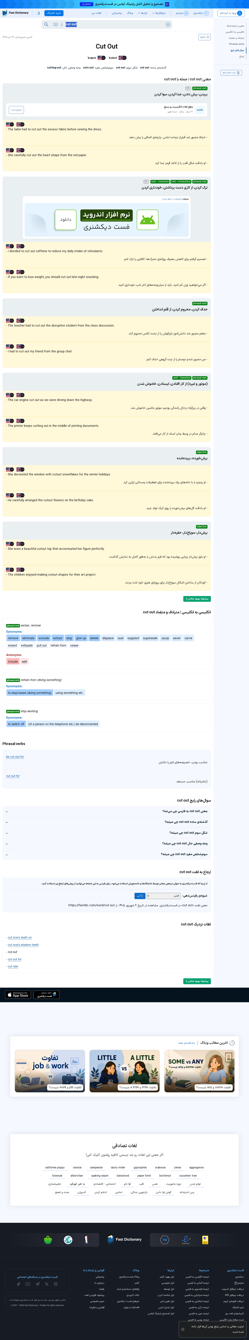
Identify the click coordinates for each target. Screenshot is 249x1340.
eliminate (28, 638)
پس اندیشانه (187, 1192)
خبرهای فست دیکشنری (128, 1301)
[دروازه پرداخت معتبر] (205, 1240)
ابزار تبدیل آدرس (166, 1307)
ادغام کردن (101, 1192)
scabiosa (160, 1168)
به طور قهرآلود (77, 1184)
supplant (133, 638)
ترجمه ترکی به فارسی (199, 1307)
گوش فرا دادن (163, 1192)
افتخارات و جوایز (131, 1307)
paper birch (144, 1176)
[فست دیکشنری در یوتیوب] (28, 1284)
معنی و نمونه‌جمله (235, 26)
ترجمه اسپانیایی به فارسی (196, 1295)
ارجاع (241, 56)
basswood (123, 1176)
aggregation (196, 1168)
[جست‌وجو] (46, 24)
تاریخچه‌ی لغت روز (234, 1313)
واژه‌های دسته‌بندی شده (128, 1289)
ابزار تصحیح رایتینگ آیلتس (161, 1313)
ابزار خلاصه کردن (166, 1295)
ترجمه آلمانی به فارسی (198, 1283)
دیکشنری (239, 1277)
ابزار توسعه (169, 1289)
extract (57, 638)
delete (94, 638)
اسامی (118, 1192)
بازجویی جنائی (139, 1192)
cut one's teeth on (20, 937)
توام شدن (195, 1184)
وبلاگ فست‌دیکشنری (129, 1277)
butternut (165, 1176)
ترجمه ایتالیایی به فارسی (197, 1301)
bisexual (57, 1176)
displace (108, 638)
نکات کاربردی (133, 1295)
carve (188, 638)
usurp (165, 638)
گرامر (137, 1283)
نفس (155, 1184)
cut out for (13, 775)
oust (120, 638)
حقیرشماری (54, 1184)
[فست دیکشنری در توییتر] (47, 1284)
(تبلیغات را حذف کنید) (171, 199)
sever (177, 638)
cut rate (13, 966)
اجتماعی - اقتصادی (105, 1184)
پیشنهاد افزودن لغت (94, 1295)
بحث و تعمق (62, 1192)
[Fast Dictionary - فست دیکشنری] (15, 13)
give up (81, 638)
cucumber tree (188, 1176)
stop (69, 638)
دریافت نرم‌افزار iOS (234, 1295)
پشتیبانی (100, 1277)
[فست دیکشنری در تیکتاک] (18, 1284)
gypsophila (140, 1168)
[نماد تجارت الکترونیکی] (185, 1240)
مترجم (239, 1283)
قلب (141, 1184)
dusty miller (118, 1168)
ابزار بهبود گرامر (167, 1277)
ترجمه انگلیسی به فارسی (197, 1277)
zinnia (177, 1168)
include (13, 661)
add (24, 661)
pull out (42, 645)
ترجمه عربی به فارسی (199, 1313)
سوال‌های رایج (237, 50)
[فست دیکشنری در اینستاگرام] (55, 1284)
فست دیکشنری (27, 1300)
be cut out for (15, 756)
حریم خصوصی (97, 1301)
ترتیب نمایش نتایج (229, 73)
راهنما (101, 1289)
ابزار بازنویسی (167, 1283)
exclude (44, 638)
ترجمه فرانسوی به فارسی (197, 1289)
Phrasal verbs (236, 44)
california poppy (55, 1168)
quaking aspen (99, 1176)
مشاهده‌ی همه (186, 1043)
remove (13, 638)
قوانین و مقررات (96, 1307)
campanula (96, 1168)
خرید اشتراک (238, 1307)
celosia (77, 1168)
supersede (150, 638)
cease (74, 645)
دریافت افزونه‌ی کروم (234, 1301)
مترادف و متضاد (236, 38)
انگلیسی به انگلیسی (235, 32)
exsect (12, 645)
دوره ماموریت (173, 1184)
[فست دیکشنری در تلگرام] (38, 1284)
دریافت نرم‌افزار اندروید (233, 1289)
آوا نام (127, 1184)
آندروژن (82, 1192)
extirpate (27, 645)
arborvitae (77, 1176)
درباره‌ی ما (99, 1283)
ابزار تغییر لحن (167, 1301)
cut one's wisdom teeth (23, 944)
